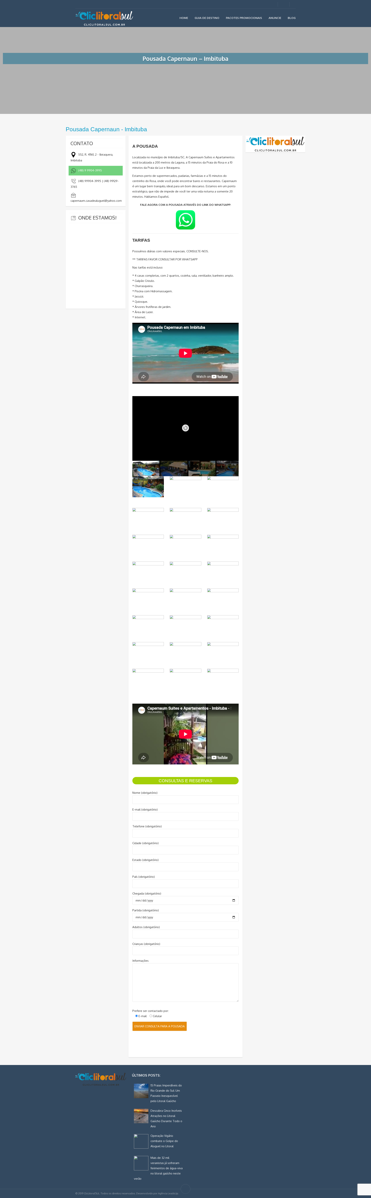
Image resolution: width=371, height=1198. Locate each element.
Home (184, 18)
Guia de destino (207, 18)
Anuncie (275, 18)
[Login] (283, 4)
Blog (292, 18)
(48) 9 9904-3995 (90, 170)
